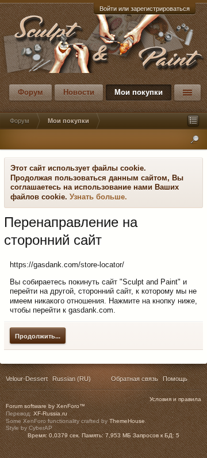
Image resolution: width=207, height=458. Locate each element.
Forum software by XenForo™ (45, 406)
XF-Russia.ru (50, 413)
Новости (78, 92)
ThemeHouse (127, 421)
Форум (30, 92)
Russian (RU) (71, 378)
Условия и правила (175, 399)
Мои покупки (138, 92)
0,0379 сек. (64, 435)
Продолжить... (37, 336)
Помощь (175, 378)
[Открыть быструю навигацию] (193, 120)
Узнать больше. (98, 197)
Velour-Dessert (27, 378)
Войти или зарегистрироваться (144, 8)
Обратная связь (134, 378)
